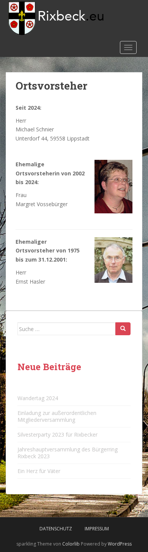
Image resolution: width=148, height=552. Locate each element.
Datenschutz (55, 528)
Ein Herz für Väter (38, 471)
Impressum (97, 528)
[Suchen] (123, 328)
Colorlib (71, 544)
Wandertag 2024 (37, 398)
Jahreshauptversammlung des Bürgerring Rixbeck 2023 (67, 453)
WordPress (120, 544)
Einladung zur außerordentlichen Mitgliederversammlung (56, 416)
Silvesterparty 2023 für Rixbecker (57, 434)
